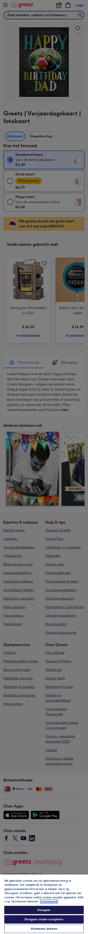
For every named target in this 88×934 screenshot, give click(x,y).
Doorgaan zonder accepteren (44, 919)
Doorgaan (43, 910)
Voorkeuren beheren (44, 928)
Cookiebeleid (49, 901)
